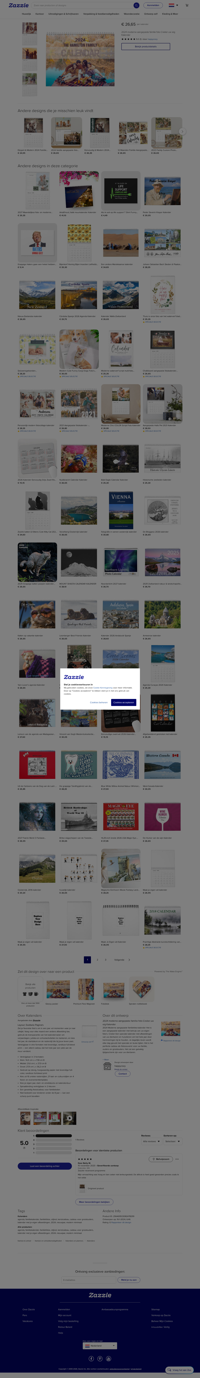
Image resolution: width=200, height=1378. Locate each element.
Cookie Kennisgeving (102, 688)
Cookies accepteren (123, 702)
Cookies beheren (99, 702)
